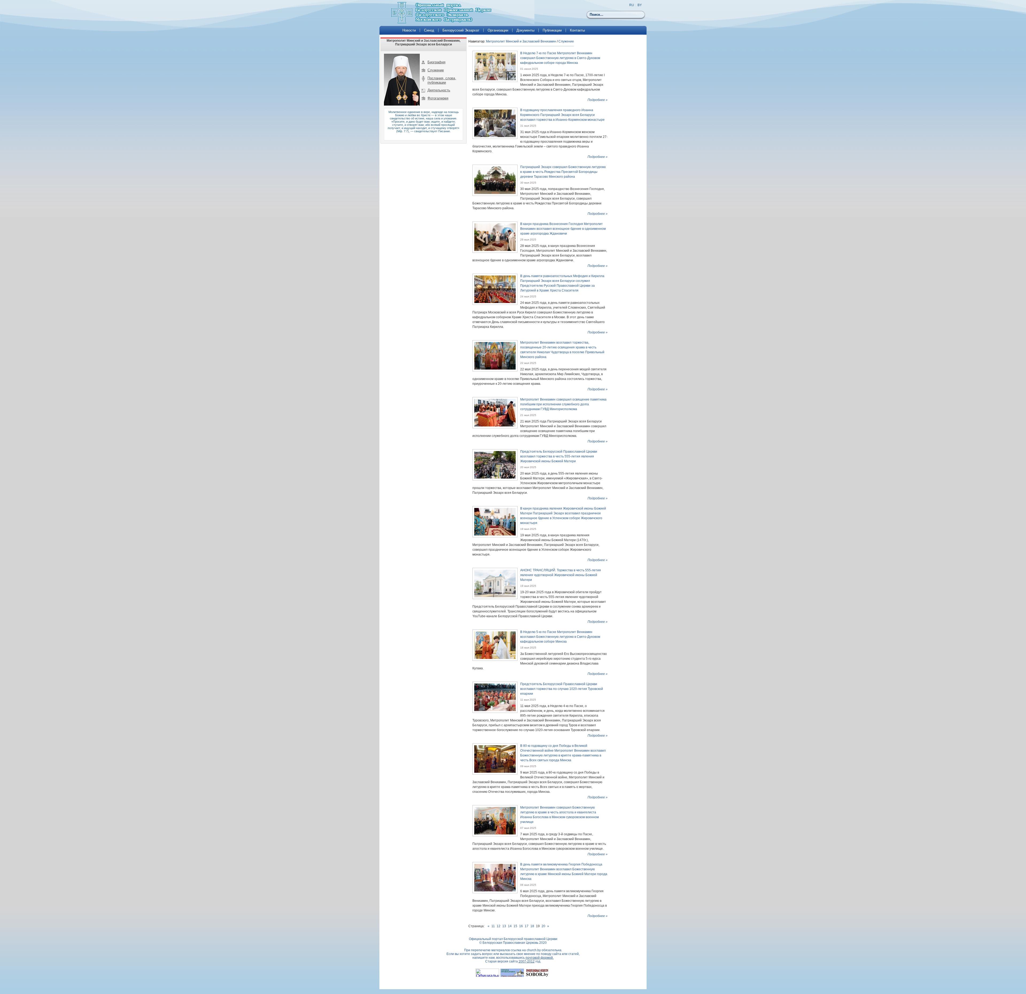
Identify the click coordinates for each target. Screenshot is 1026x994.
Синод (429, 30)
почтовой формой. (540, 958)
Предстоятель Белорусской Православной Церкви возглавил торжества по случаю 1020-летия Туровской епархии (561, 689)
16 (521, 926)
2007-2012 (527, 961)
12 (498, 926)
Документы (525, 30)
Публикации (552, 30)
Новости (409, 30)
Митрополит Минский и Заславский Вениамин (521, 41)
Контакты (577, 30)
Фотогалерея (438, 98)
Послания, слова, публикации (442, 80)
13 (504, 926)
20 (543, 926)
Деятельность (439, 90)
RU (631, 5)
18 (532, 926)
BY (640, 5)
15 (515, 926)
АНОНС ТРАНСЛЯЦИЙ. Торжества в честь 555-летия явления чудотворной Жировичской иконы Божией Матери (560, 575)
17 (526, 926)
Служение (436, 70)
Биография (436, 62)
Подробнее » (598, 100)
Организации (498, 30)
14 (510, 926)
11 (493, 926)
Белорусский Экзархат (460, 30)
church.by (534, 950)
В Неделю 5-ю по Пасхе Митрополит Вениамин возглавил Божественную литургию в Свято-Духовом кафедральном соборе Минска (560, 636)
